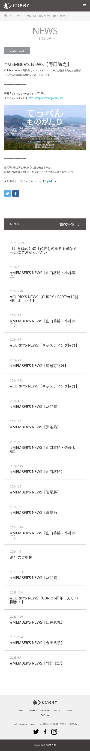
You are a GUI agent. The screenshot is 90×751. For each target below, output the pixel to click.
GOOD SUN (51, 745)
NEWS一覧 (66, 224)
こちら (47, 181)
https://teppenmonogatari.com (46, 98)
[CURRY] (29, 6)
